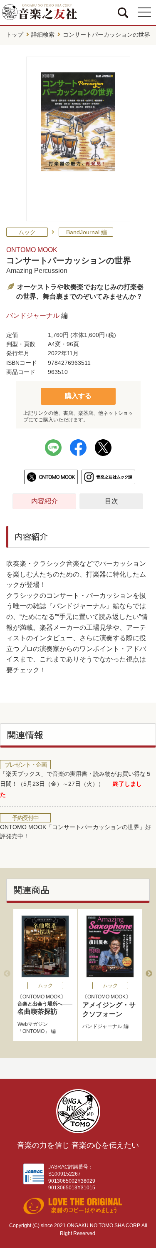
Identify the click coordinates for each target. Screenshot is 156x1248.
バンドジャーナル (32, 315)
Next (149, 974)
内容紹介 (44, 501)
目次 (111, 501)
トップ (14, 34)
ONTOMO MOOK (31, 249)
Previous (7, 974)
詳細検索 (42, 34)
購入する (78, 395)
